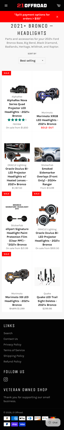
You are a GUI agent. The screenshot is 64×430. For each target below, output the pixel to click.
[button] (16, 120)
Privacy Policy (12, 344)
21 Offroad (17, 412)
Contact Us (11, 338)
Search (8, 333)
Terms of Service (14, 350)
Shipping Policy (14, 355)
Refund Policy (12, 361)
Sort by (32, 53)
